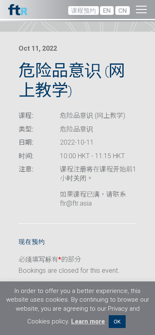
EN (107, 10)
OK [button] (117, 322)
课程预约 (83, 10)
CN (122, 10)
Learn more (88, 321)
